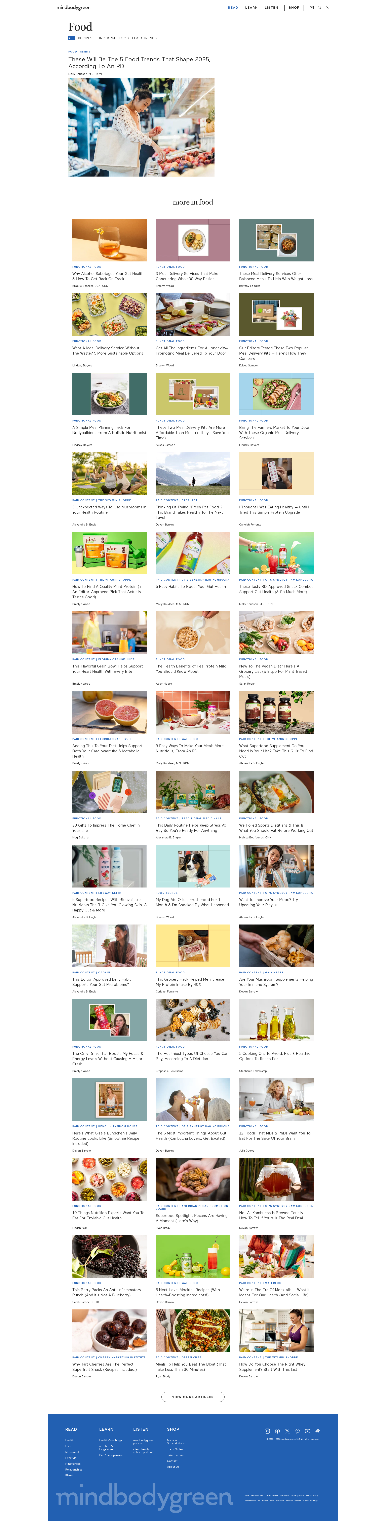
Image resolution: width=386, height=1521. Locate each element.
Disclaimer (285, 1495)
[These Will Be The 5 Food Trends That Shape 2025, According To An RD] (141, 127)
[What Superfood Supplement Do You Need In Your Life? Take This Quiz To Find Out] (276, 712)
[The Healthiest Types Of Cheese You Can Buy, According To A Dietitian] (193, 1020)
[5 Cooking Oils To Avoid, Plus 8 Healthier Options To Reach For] (276, 1020)
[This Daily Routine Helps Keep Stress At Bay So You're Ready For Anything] (193, 792)
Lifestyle (70, 1457)
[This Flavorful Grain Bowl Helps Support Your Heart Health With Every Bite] (109, 632)
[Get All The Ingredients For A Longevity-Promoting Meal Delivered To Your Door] (193, 314)
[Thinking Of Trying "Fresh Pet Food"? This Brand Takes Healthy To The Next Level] (193, 473)
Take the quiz (175, 1455)
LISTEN (271, 7)
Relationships (73, 1469)
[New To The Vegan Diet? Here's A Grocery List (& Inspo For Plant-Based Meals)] (276, 632)
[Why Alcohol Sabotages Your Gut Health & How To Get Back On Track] (109, 240)
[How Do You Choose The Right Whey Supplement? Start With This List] (276, 1330)
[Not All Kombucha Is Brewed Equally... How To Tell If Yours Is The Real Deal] (276, 1179)
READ (233, 7)
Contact (172, 1460)
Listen (141, 1429)
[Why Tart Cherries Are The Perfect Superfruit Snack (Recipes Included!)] (109, 1330)
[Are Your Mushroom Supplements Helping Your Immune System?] (276, 946)
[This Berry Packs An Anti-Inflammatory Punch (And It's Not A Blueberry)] (109, 1256)
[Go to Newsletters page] (311, 8)
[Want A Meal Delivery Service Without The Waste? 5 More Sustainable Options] (109, 314)
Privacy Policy (298, 1495)
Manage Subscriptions (176, 1442)
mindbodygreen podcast (143, 1442)
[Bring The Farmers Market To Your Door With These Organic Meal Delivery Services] (276, 394)
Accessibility (250, 1500)
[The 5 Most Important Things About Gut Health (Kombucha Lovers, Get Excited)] (193, 1099)
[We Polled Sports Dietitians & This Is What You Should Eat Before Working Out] (276, 792)
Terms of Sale (257, 1495)
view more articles (193, 1397)
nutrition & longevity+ (106, 1448)
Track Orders (175, 1449)
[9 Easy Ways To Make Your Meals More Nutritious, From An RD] (193, 712)
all (71, 38)
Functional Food (112, 38)
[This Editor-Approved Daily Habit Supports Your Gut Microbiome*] (109, 946)
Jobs (246, 1495)
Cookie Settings (310, 1500)
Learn (106, 1429)
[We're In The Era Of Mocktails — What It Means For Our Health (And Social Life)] (276, 1256)
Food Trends (144, 38)
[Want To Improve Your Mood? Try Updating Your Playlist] (276, 866)
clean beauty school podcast (143, 1451)
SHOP (294, 7)
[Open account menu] (327, 8)
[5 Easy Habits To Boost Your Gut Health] (193, 553)
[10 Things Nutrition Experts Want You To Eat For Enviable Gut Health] (109, 1179)
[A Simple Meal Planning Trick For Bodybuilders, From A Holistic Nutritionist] (109, 394)
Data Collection (277, 1500)
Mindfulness (73, 1463)
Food (68, 1446)
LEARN (251, 7)
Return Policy (312, 1495)
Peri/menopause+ (111, 1455)
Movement (72, 1452)
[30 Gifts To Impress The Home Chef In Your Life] (109, 792)
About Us (173, 1466)
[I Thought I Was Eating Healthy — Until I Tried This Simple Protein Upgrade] (276, 473)
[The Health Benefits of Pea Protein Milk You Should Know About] (193, 632)
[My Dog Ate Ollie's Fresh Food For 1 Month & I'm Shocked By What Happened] (193, 866)
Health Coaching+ (110, 1440)
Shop (173, 1429)
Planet (69, 1475)
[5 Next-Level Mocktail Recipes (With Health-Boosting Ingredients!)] (193, 1256)
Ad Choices (263, 1500)
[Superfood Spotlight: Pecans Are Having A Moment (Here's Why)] (193, 1179)
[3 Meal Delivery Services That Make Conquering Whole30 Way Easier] (193, 240)
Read (71, 1429)
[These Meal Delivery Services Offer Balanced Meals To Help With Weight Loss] (276, 240)
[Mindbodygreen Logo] (73, 7)
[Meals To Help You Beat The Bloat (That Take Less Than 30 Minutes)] (193, 1330)
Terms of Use (272, 1495)
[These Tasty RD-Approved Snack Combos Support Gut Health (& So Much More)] (276, 553)
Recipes (85, 38)
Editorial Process (293, 1500)
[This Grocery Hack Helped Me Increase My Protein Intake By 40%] (193, 946)
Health (69, 1440)
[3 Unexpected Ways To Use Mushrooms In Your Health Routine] (109, 473)
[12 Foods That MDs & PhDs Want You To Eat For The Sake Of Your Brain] (276, 1099)
